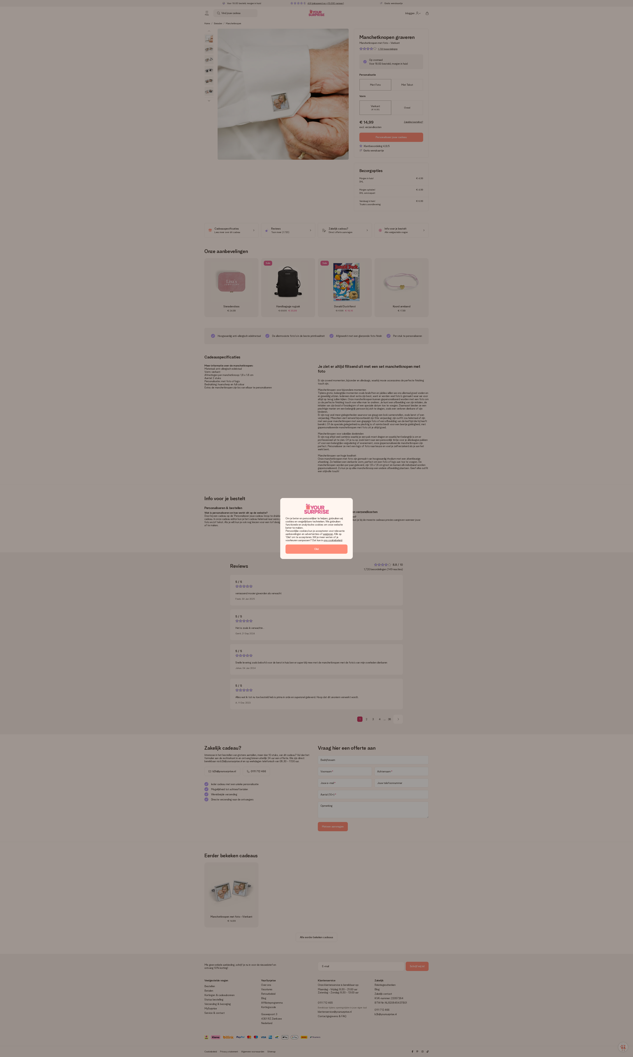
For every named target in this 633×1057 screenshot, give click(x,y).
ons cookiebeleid (333, 540)
